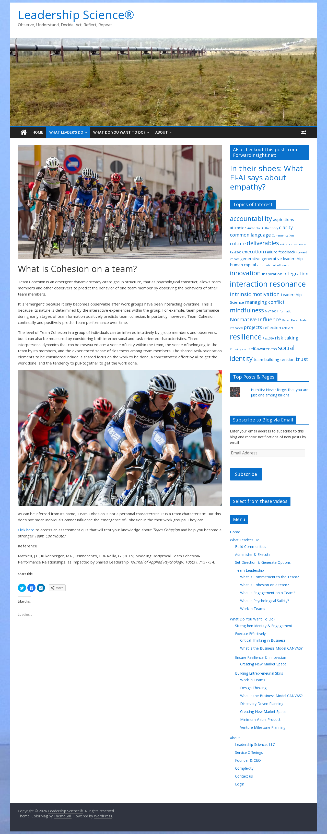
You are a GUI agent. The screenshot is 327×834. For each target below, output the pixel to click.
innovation (245, 273)
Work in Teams (252, 608)
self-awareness (263, 348)
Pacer (286, 320)
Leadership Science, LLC (255, 744)
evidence (286, 244)
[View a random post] (303, 132)
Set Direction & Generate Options (263, 562)
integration (295, 274)
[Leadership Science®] (163, 41)
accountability (251, 218)
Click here (26, 529)
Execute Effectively (250, 633)
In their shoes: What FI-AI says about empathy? (266, 177)
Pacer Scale (299, 320)
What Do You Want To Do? (119, 132)
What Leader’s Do (66, 132)
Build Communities (250, 546)
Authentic (254, 228)
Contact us (244, 776)
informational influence (273, 265)
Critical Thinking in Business (263, 640)
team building (266, 359)
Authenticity (270, 228)
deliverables (263, 243)
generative (250, 258)
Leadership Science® (76, 14)
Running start (239, 349)
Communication (283, 235)
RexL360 (268, 338)
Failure (271, 251)
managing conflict (265, 302)
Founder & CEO (248, 760)
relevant (287, 328)
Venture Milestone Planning (262, 727)
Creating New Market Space (263, 664)
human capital (243, 264)
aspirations (283, 219)
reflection (272, 327)
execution (253, 252)
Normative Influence (255, 319)
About (161, 132)
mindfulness (247, 310)
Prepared (236, 328)
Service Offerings (249, 752)
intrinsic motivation (255, 294)
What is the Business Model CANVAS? (271, 648)
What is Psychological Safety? (264, 600)
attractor (238, 227)
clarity (286, 227)
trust (302, 358)
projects (253, 327)
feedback (286, 251)
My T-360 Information (279, 311)
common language (250, 235)
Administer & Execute (253, 554)
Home (37, 132)
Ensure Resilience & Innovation (260, 657)
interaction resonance (268, 284)
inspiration (272, 273)
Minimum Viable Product (260, 719)
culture (238, 243)
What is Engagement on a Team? (267, 592)
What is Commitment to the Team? (269, 576)
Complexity (244, 768)
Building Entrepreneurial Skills (259, 673)
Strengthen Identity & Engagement (263, 625)
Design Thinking (253, 687)
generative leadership (282, 258)
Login (239, 784)
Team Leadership (249, 570)
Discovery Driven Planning (261, 703)
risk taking (286, 338)
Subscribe (246, 474)
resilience (246, 337)
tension (287, 359)
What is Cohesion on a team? (264, 584)
